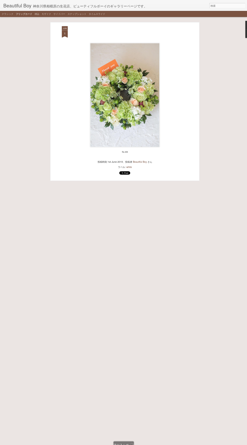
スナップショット (77, 13)
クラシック (7, 13)
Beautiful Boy (140, 161)
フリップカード (24, 13)
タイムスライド (97, 13)
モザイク (46, 13)
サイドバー (59, 13)
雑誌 (37, 13)
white (129, 167)
